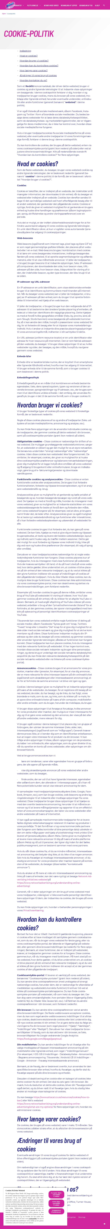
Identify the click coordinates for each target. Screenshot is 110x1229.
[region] (35, 1206)
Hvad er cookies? (29, 56)
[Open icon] (104, 5)
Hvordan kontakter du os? (33, 80)
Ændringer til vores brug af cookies (38, 75)
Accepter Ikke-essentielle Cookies (56, 1194)
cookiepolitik (33, 1218)
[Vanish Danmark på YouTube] (104, 1224)
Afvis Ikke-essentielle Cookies (56, 1203)
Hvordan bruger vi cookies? (34, 60)
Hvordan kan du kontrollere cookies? (39, 65)
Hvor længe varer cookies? (34, 70)
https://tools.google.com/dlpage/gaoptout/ (39, 1039)
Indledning (25, 51)
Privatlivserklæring (33, 910)
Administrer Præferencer (56, 1211)
